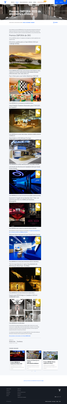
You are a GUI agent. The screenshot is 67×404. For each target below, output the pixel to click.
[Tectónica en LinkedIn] (57, 396)
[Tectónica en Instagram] (58, 396)
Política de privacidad (48, 401)
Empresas (34, 2)
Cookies (57, 401)
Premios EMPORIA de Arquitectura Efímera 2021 (16, 363)
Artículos (17, 2)
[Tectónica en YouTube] (55, 396)
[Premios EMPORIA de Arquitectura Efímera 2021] (17, 356)
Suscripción (8, 392)
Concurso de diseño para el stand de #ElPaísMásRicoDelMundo (33, 362)
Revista (7, 395)
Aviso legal (53, 401)
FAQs (60, 401)
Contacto (8, 390)
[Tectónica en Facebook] (60, 396)
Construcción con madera (41, 2)
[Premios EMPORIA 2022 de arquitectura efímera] (50, 355)
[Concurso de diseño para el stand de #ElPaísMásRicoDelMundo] (33, 355)
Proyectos (12, 2)
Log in (57, 2)
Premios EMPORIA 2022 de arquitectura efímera (49, 362)
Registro (61, 2)
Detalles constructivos (24, 2)
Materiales (30, 2)
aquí (42, 380)
